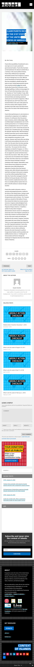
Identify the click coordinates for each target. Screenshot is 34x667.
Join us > (7, 633)
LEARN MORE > (9, 594)
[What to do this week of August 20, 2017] (17, 337)
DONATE (9, 628)
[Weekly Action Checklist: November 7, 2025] (17, 314)
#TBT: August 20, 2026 (9, 495)
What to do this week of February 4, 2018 (14, 393)
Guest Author (11, 42)
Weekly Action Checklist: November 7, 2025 (15, 325)
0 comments (15, 43)
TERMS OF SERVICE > (19, 594)
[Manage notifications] (30, 663)
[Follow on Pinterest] (24, 654)
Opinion (9, 43)
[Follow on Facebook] (4, 654)
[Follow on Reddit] (27, 654)
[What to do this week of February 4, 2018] (17, 382)
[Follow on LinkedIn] (14, 654)
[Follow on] (4, 657)
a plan (18, 85)
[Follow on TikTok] (17, 654)
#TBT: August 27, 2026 (9, 480)
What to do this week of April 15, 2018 (13, 370)
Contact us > (8, 636)
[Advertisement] (17, 519)
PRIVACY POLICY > (9, 596)
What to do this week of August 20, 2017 (14, 347)
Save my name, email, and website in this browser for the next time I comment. (16, 430)
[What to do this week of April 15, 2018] (17, 360)
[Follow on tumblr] (11, 654)
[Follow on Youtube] (20, 654)
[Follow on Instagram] (7, 654)
